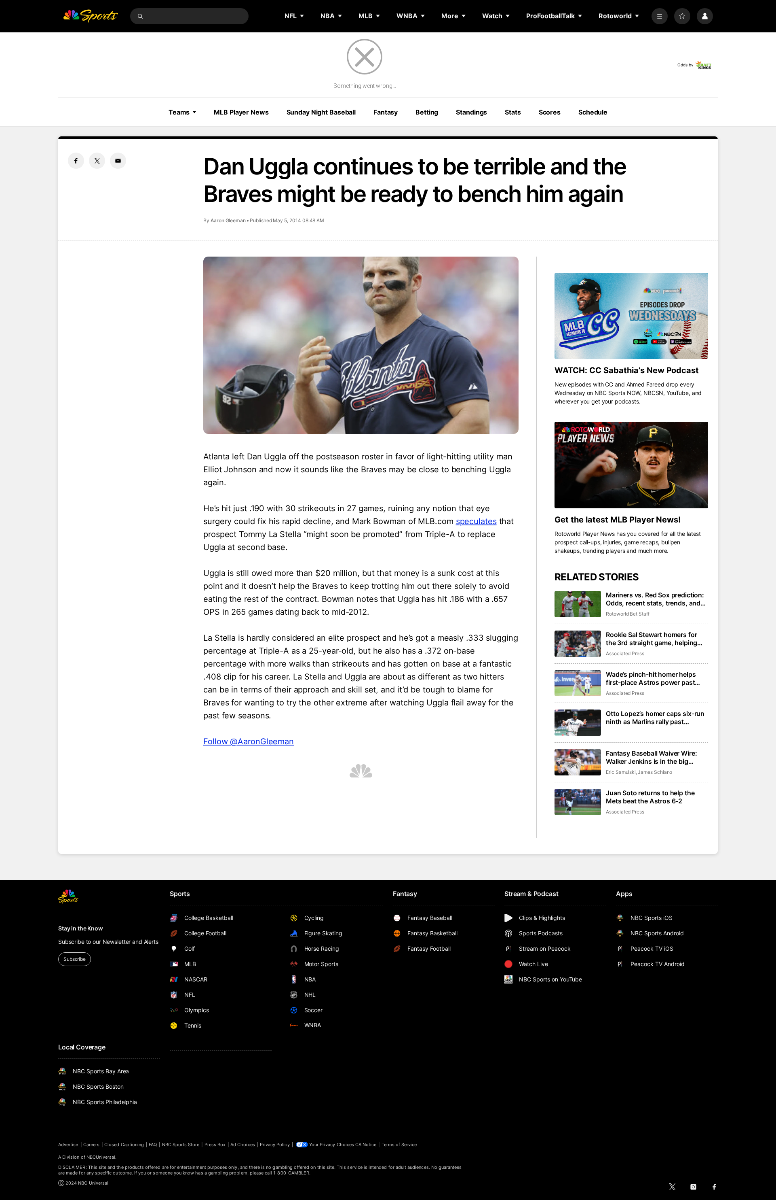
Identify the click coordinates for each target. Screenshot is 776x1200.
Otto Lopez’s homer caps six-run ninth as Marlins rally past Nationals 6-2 (655, 717)
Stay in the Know (80, 928)
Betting (426, 112)
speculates (476, 521)
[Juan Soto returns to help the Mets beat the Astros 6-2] (578, 802)
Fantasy (385, 112)
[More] (660, 16)
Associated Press (625, 653)
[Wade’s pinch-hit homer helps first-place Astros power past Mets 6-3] (578, 683)
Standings (471, 112)
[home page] (90, 16)
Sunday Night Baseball (321, 112)
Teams (179, 112)
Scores (550, 112)
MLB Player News (241, 112)
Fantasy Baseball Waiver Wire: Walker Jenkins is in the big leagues (651, 757)
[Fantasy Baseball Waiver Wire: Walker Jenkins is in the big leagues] (578, 762)
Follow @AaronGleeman (248, 741)
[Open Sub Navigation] (302, 16)
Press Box (215, 1144)
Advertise (68, 1144)
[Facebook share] (76, 161)
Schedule (592, 112)
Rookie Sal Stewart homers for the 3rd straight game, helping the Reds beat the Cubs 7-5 (651, 639)
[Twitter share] (97, 161)
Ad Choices (242, 1144)
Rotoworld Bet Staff (627, 614)
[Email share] (118, 161)
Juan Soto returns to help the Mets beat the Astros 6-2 (650, 797)
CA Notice (366, 1144)
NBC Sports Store (181, 1144)
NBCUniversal (101, 1157)
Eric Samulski (621, 772)
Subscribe (74, 959)
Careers (91, 1144)
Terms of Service (399, 1144)
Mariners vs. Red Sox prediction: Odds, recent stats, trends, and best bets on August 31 (655, 599)
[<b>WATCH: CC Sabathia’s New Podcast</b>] (631, 316)
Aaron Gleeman (228, 220)
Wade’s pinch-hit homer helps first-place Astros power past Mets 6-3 (651, 678)
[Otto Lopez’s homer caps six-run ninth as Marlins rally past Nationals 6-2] (578, 722)
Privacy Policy (275, 1144)
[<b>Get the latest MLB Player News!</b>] (631, 465)
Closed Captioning (124, 1144)
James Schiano (655, 772)
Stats (513, 112)
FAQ (153, 1144)
